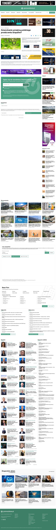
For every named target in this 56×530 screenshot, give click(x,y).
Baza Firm (7, 12)
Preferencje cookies (45, 520)
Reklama (43, 518)
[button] (47, 12)
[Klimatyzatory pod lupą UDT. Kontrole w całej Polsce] (43, 197)
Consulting (24, 291)
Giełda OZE (18, 12)
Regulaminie (4, 96)
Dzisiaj (15, 256)
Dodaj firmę (45, 306)
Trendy (29, 515)
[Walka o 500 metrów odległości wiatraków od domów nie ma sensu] (43, 182)
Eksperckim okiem (38, 12)
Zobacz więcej (51, 306)
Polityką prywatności (25, 109)
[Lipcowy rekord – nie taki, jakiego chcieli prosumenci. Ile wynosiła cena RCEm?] (7, 233)
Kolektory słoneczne (26, 292)
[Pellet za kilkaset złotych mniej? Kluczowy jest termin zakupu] (43, 172)
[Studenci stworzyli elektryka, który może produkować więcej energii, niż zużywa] (43, 152)
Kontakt (43, 516)
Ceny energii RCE (31, 12)
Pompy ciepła (35, 292)
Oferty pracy (13, 12)
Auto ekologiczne (31, 518)
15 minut (47, 252)
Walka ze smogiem (31, 523)
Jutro (24, 256)
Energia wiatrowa (46, 291)
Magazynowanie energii (32, 522)
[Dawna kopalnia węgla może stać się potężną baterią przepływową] (43, 167)
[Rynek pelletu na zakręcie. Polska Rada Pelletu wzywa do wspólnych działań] (43, 163)
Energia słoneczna (31, 516)
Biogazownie (4, 291)
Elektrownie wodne (36, 291)
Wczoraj (7, 256)
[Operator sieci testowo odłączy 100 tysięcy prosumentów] (21, 206)
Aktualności (3, 12)
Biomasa (13, 291)
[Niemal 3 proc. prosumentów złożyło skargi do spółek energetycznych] (48, 219)
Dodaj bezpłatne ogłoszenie (5, 334)
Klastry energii (14, 292)
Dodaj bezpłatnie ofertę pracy (33, 334)
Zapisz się (25, 84)
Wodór (29, 524)
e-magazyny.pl (12, 472)
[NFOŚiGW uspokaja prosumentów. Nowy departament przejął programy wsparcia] (48, 233)
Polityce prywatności (9, 96)
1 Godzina (51, 252)
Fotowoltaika (4, 292)
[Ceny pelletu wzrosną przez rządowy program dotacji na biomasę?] (43, 177)
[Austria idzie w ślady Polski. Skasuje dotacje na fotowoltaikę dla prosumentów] (7, 206)
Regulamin (12, 109)
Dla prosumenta (24, 12)
